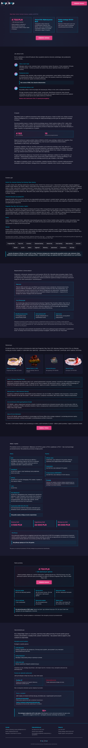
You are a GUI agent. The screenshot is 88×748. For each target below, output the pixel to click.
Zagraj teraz (44, 428)
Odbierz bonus (79, 3)
